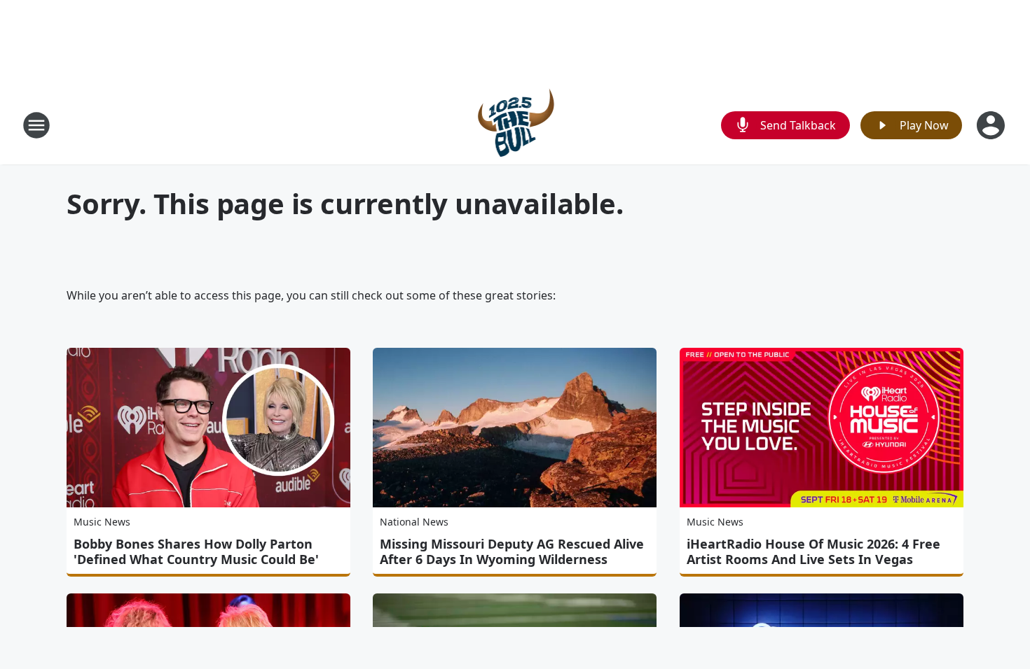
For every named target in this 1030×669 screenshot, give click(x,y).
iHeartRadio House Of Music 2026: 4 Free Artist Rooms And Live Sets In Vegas (813, 551)
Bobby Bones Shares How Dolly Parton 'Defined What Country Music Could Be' (196, 551)
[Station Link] (515, 125)
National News (414, 521)
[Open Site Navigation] (36, 125)
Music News (102, 521)
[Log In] (992, 125)
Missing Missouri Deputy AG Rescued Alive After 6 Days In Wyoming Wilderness (512, 551)
